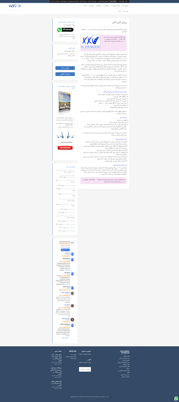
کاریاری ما (91, 6)
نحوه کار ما (106, 6)
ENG (120, 11)
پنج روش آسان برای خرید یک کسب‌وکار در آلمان (56, 357)
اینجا (86, 29)
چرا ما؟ (85, 6)
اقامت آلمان (92, 75)
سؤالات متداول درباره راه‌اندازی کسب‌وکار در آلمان (67, 176)
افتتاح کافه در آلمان (70, 231)
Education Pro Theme (84, 397)
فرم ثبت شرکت (83, 1)
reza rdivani (67, 304)
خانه (126, 1)
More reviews (65, 338)
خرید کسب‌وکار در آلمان (69, 185)
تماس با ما (125, 11)
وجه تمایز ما (57, 1)
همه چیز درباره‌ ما (115, 6)
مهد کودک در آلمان (70, 228)
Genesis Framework (95, 397)
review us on (66, 249)
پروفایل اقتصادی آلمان (103, 1)
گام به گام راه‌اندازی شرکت (124, 367)
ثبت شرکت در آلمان (124, 358)
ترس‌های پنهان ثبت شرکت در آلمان (67, 199)
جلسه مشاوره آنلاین (71, 356)
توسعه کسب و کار (92, 1)
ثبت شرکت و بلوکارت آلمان (68, 224)
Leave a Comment (58, 364)
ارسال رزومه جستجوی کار (73, 1)
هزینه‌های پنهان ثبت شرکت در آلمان (66, 180)
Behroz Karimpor (66, 318)
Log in (107, 397)
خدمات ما (121, 1)
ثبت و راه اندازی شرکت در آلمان (125, 376)
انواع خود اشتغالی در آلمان (123, 371)
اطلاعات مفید (113, 1)
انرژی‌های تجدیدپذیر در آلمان (68, 194)
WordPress (102, 397)
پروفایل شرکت (64, 1)
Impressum (73, 359)
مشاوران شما (125, 6)
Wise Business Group (14, 6)
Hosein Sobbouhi (66, 292)
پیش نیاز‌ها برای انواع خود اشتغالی (123, 363)
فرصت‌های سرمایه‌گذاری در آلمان (67, 204)
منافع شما (98, 6)
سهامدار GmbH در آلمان (69, 213)
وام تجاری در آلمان (70, 221)
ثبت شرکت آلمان (71, 209)
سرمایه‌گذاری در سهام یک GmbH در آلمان (65, 216)
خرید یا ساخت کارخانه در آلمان (67, 189)
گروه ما (51, 1)
